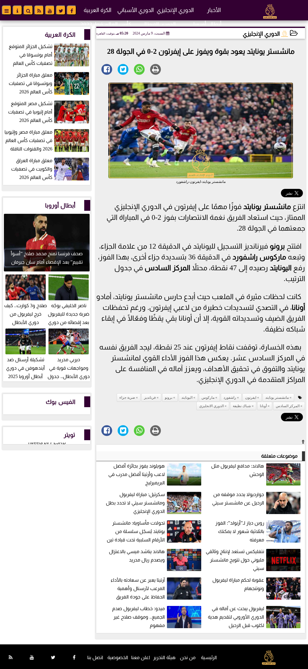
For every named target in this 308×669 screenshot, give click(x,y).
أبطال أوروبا (207, 24)
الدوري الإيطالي (158, 24)
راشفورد (245, 257)
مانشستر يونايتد (267, 206)
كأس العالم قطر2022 (105, 24)
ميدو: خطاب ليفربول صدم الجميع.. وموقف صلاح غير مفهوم (138, 617)
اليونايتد (280, 268)
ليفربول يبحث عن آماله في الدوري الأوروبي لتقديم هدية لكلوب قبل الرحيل (236, 617)
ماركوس (273, 257)
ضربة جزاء (127, 397)
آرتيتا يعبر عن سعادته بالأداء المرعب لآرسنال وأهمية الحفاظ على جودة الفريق (138, 588)
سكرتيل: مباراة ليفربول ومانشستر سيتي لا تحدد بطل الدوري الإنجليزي (135, 503)
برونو (277, 246)
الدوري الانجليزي (211, 406)
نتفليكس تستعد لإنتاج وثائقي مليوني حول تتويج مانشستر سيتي (235, 560)
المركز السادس (167, 268)
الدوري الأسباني (135, 10)
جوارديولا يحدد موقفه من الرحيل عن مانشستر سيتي (238, 498)
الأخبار (214, 10)
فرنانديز (150, 397)
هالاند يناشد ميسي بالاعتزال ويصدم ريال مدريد (137, 555)
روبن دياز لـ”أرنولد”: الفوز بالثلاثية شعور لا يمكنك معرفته (239, 531)
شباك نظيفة (242, 406)
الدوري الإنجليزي (175, 10)
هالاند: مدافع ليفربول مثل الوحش (237, 470)
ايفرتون (250, 397)
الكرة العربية (97, 10)
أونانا (298, 307)
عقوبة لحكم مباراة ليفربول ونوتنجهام (238, 584)
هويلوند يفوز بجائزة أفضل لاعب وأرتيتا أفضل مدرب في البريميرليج (136, 474)
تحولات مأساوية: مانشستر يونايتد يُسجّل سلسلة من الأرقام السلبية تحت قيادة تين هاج (155, 531)
